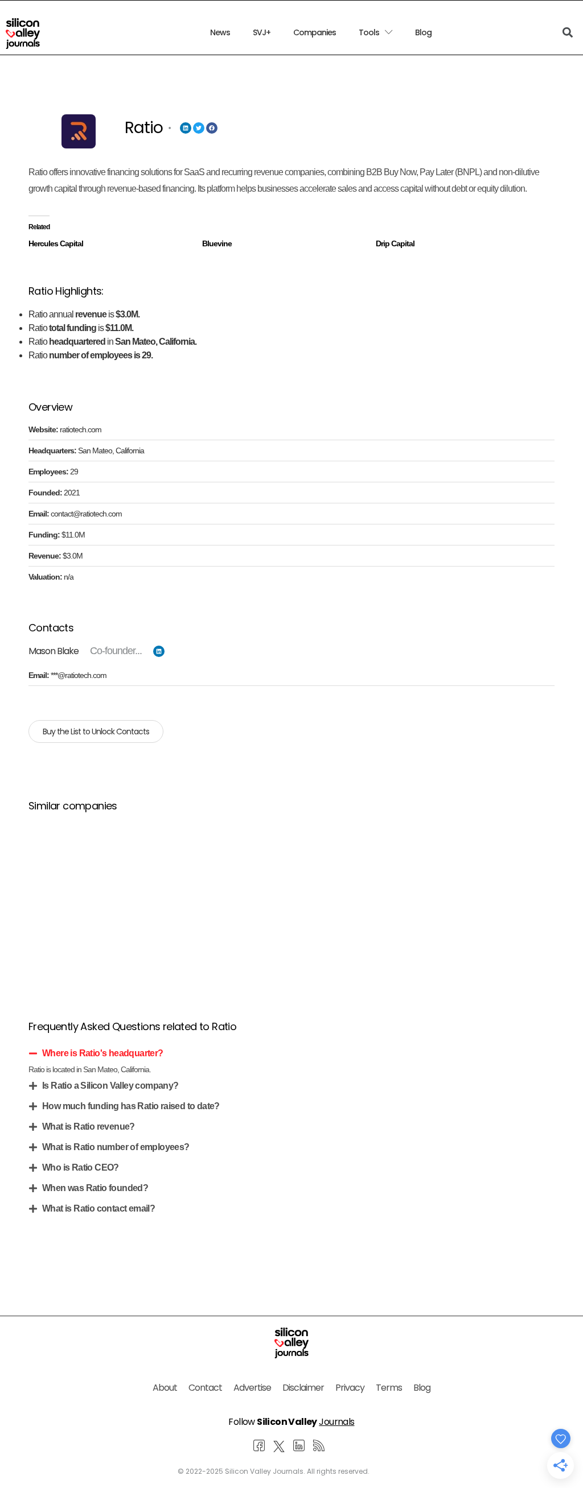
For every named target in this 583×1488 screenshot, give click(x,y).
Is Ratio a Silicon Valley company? (110, 1085)
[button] (291, 1053)
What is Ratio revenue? (88, 1126)
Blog (423, 32)
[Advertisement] (291, 902)
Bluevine (217, 243)
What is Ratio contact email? (98, 1208)
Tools (369, 32)
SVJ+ (261, 32)
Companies (314, 32)
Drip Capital (395, 243)
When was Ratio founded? (95, 1188)
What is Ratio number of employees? (116, 1147)
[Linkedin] (185, 128)
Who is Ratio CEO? (80, 1167)
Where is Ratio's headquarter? (102, 1053)
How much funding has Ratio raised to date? (131, 1106)
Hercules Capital (55, 243)
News (220, 32)
